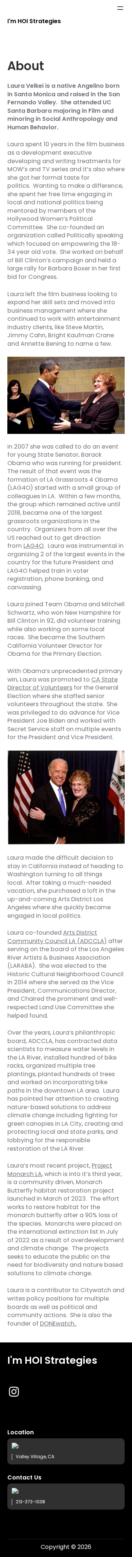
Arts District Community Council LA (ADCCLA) (57, 936)
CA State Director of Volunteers (62, 683)
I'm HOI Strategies (34, 21)
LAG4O (33, 546)
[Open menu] (120, 8)
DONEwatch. (58, 1323)
